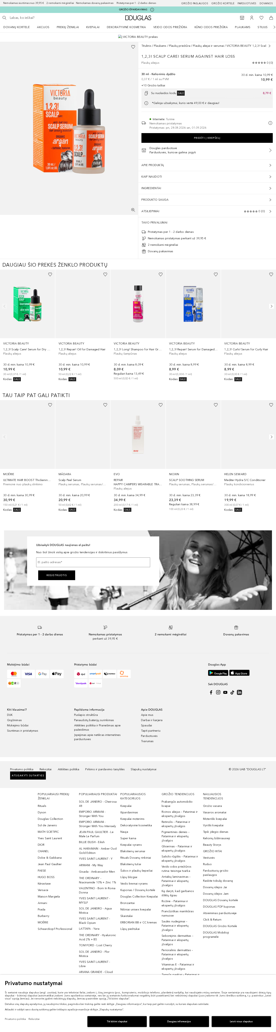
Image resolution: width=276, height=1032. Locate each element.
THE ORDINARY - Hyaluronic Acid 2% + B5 (97, 937)
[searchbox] (39, 17)
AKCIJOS (43, 27)
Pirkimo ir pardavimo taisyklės (105, 769)
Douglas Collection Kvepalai (139, 896)
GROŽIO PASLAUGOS (194, 3)
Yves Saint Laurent (50, 838)
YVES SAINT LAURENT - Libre (94, 964)
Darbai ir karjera (151, 720)
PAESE (42, 870)
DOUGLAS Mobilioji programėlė (216, 935)
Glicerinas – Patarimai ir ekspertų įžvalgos (177, 848)
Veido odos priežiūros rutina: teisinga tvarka (176, 869)
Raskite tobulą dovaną (218, 881)
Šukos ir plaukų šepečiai (136, 870)
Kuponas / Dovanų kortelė (137, 890)
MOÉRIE (43, 922)
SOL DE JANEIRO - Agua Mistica (95, 910)
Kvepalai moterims (132, 819)
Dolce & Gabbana (50, 857)
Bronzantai (127, 903)
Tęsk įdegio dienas (216, 832)
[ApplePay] (57, 674)
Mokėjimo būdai (17, 725)
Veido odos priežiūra (170, 27)
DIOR (41, 845)
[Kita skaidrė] (271, 27)
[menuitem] (19, 27)
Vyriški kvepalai (213, 825)
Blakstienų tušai (130, 864)
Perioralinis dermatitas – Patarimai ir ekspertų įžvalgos (177, 954)
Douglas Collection (50, 819)
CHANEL (43, 851)
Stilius (263, 27)
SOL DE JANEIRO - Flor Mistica (94, 954)
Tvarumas (147, 741)
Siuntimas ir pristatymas (22, 730)
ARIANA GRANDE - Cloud (96, 972)
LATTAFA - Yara (89, 928)
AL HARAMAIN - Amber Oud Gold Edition (98, 851)
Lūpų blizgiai (128, 877)
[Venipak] (81, 683)
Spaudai (146, 725)
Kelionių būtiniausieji (216, 838)
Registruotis (56, 575)
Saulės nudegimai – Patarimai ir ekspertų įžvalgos (175, 926)
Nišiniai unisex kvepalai (135, 909)
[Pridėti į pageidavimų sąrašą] (133, 47)
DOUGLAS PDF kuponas (219, 906)
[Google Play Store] (218, 673)
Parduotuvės (247, 3)
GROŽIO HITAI (212, 851)
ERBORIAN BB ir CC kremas (138, 922)
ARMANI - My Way (91, 865)
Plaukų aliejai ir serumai (208, 46)
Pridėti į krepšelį (207, 138)
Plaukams (242, 27)
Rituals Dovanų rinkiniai (135, 857)
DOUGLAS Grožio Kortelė (220, 926)
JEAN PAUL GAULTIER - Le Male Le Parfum (96, 834)
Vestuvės (209, 857)
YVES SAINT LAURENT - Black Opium (94, 921)
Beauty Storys (212, 845)
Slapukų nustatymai (143, 769)
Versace (43, 890)
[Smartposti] (95, 674)
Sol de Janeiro (47, 825)
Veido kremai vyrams (134, 883)
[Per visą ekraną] (133, 210)
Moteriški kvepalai (215, 819)
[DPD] (81, 674)
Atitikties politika (68, 769)
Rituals (42, 806)
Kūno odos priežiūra (211, 27)
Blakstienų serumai (132, 851)
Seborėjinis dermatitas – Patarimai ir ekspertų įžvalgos (177, 940)
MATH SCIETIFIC (48, 832)
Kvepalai (93, 27)
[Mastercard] (14, 674)
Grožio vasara (212, 806)
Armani (42, 903)
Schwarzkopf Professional (55, 929)
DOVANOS (266, 3)
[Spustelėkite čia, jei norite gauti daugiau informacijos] (152, 10)
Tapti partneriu (150, 730)
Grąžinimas (14, 720)
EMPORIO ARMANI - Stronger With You (92, 814)
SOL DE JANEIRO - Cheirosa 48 (98, 804)
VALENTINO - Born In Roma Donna (97, 890)
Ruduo (207, 864)
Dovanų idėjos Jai (215, 887)
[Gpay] (42, 674)
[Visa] (28, 674)
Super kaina (128, 838)
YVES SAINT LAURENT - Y (96, 858)
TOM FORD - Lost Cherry (95, 945)
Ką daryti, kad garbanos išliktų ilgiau (178, 893)
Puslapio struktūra (86, 715)
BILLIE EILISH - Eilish (92, 842)
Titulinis (146, 46)
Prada (41, 909)
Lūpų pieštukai (130, 929)
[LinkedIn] (239, 692)
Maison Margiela (49, 896)
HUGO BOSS (46, 877)
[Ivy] (14, 683)
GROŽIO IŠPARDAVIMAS (133, 9)
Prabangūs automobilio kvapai (177, 804)
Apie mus (147, 715)
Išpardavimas (129, 812)
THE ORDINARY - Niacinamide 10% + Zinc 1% (97, 880)
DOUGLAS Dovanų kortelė (220, 900)
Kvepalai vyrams (131, 845)
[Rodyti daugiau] (269, 46)
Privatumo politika (22, 769)
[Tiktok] (232, 692)
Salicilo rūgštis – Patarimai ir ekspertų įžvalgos (180, 858)
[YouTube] (225, 692)
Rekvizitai (46, 769)
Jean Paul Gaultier (50, 864)
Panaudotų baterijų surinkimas (94, 720)
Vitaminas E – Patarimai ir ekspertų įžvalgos (178, 967)
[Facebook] (211, 692)
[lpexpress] (109, 674)
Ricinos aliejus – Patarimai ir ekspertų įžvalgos (180, 814)
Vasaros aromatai (214, 812)
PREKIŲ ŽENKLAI (68, 27)
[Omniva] (124, 674)
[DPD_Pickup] (95, 683)
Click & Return (212, 919)
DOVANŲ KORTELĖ (16, 27)
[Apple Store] (239, 673)
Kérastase (44, 883)
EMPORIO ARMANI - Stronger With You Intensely (97, 824)
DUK (10, 715)
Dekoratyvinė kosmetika (126, 27)
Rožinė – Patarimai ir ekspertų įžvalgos (175, 903)
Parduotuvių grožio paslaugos (216, 873)
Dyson (42, 812)
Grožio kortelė (222, 3)
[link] (27, 325)
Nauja (124, 832)
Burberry (44, 916)
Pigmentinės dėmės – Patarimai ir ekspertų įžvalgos (176, 836)
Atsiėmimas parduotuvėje (220, 913)
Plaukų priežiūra (179, 46)
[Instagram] (218, 692)
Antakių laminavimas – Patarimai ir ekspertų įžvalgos (176, 881)
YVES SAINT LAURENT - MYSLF (94, 900)
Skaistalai (126, 916)
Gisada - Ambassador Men (97, 871)
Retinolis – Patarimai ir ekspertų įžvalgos (176, 824)
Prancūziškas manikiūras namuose (178, 913)
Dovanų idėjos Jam (216, 893)
